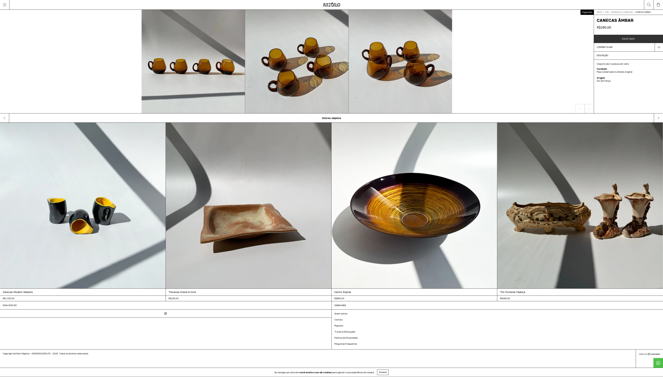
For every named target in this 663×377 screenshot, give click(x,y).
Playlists (338, 325)
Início (599, 12)
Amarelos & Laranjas (622, 12)
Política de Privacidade (346, 338)
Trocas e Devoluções (344, 331)
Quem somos (340, 313)
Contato (338, 319)
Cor (607, 12)
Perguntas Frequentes (345, 344)
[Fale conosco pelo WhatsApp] (658, 363)
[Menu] (4, 5)
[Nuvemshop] (649, 354)
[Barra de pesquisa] (649, 5)
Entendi (383, 372)
